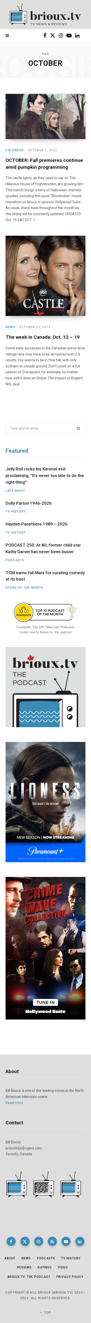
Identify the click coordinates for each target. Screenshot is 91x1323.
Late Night (15, 491)
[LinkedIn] (79, 1241)
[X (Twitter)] (25, 1241)
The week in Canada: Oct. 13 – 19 (43, 337)
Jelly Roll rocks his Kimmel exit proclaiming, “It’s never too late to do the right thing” (45, 475)
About (10, 1258)
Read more (14, 1103)
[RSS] (52, 1241)
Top (47, 1312)
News (10, 327)
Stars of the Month (24, 587)
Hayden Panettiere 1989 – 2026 (36, 524)
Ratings (45, 1267)
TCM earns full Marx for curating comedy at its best (45, 576)
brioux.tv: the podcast (29, 1277)
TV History (16, 511)
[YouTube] (66, 1241)
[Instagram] (38, 1241)
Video (63, 1267)
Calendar (15, 150)
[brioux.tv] (45, 15)
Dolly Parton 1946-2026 (29, 503)
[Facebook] (11, 1241)
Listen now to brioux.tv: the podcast (45, 632)
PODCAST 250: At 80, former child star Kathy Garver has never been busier (43, 548)
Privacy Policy (70, 1277)
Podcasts (15, 560)
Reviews (24, 1267)
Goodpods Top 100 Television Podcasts (45, 627)
